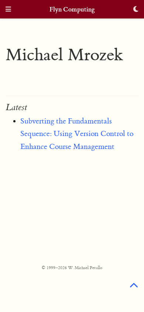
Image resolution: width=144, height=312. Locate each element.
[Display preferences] (135, 10)
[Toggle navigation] (8, 9)
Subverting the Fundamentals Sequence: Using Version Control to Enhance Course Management (76, 133)
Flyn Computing (72, 9)
